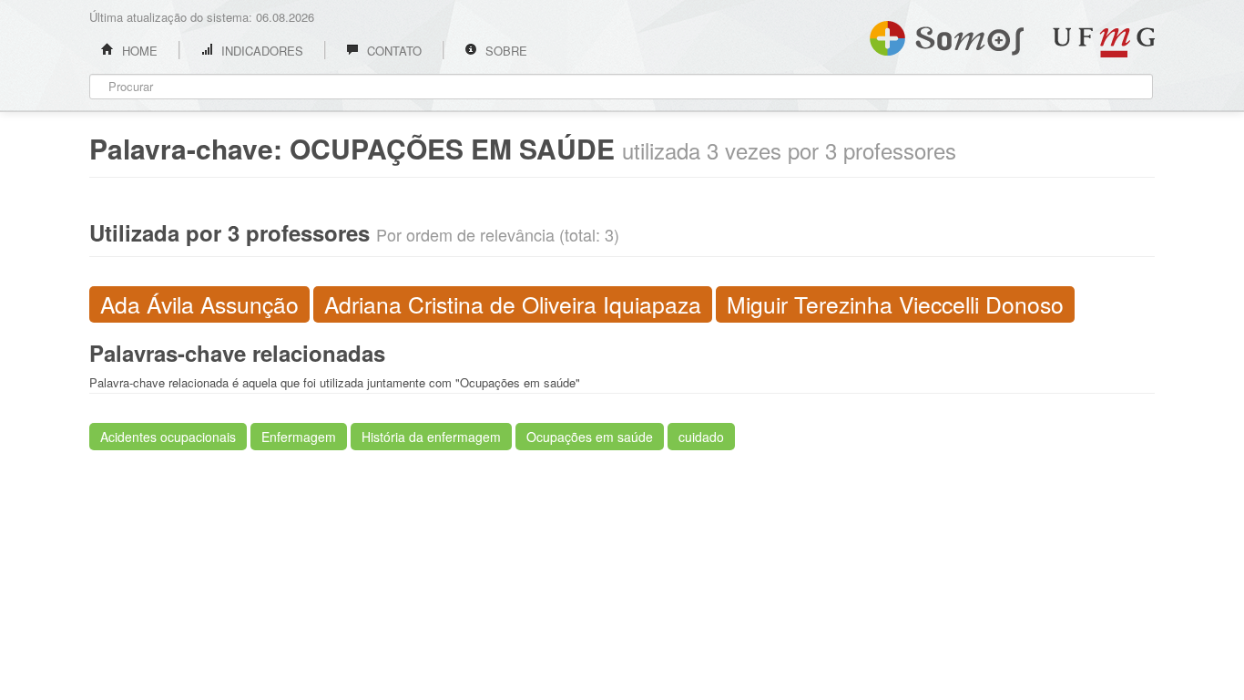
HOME (138, 50)
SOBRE (504, 50)
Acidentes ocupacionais (168, 436)
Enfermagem (298, 436)
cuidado (701, 436)
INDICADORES (260, 50)
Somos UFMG (946, 34)
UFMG (1104, 42)
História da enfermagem (431, 436)
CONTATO (392, 50)
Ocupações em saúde (589, 436)
